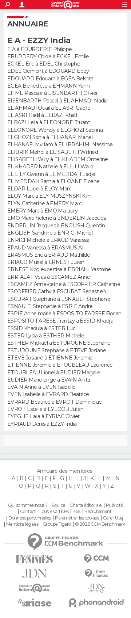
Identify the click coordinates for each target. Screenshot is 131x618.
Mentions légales (22, 524)
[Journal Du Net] (35, 573)
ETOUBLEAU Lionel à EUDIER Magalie (53, 372)
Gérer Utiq (113, 518)
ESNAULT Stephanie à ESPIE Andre (50, 306)
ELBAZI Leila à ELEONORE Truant (48, 122)
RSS (76, 511)
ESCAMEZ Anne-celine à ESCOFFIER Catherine (63, 284)
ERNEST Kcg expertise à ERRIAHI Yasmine (59, 269)
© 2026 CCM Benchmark (100, 524)
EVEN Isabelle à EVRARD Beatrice (48, 394)
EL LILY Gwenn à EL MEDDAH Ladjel (51, 174)
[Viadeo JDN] (96, 588)
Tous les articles (54, 511)
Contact (28, 511)
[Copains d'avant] (35, 588)
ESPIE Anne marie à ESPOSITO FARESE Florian (64, 313)
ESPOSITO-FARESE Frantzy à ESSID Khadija (60, 321)
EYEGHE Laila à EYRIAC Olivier (43, 416)
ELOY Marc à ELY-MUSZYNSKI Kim (49, 196)
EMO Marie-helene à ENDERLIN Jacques (56, 218)
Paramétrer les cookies (77, 518)
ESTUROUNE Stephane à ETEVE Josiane (56, 350)
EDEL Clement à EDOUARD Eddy (48, 71)
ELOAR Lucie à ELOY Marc (39, 188)
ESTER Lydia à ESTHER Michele (45, 335)
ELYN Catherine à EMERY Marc (44, 203)
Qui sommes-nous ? (27, 505)
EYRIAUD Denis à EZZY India (41, 424)
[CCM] (96, 558)
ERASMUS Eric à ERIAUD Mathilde (48, 255)
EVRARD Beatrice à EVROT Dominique (54, 402)
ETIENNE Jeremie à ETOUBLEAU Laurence (60, 365)
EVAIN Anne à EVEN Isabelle (41, 387)
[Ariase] (35, 602)
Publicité (114, 505)
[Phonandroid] (96, 602)
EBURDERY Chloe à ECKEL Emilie (48, 56)
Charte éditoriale (86, 505)
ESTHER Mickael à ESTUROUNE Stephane (58, 343)
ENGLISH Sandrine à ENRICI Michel (49, 233)
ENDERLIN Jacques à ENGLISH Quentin (56, 225)
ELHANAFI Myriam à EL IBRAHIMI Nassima (59, 144)
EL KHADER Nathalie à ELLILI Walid (50, 166)
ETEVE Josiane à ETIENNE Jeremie (50, 357)
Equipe (59, 505)
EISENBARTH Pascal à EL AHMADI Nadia (57, 100)
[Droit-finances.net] (96, 573)
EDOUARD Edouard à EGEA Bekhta (50, 78)
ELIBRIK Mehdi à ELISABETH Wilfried (52, 152)
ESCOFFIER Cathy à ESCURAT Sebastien (56, 291)
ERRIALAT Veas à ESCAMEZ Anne (48, 277)
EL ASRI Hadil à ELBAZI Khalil (42, 115)
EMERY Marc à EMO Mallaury (42, 210)
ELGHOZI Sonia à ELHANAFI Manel (49, 137)
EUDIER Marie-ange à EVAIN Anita (48, 380)
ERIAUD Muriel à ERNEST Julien (45, 262)
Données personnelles (29, 518)
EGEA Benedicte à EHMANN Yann (48, 86)
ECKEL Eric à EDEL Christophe (43, 63)
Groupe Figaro (57, 524)
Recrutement (97, 511)
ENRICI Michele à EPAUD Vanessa (48, 240)
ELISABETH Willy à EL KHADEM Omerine (57, 159)
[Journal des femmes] (35, 559)
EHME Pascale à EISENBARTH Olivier (52, 93)
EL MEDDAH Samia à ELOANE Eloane (53, 181)
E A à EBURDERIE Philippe (39, 49)
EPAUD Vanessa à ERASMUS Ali (45, 247)
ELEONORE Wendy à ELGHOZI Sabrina (55, 130)
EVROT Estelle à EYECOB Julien (45, 409)
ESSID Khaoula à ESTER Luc (41, 328)
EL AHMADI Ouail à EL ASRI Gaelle (48, 108)
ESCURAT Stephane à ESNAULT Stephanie (59, 299)
